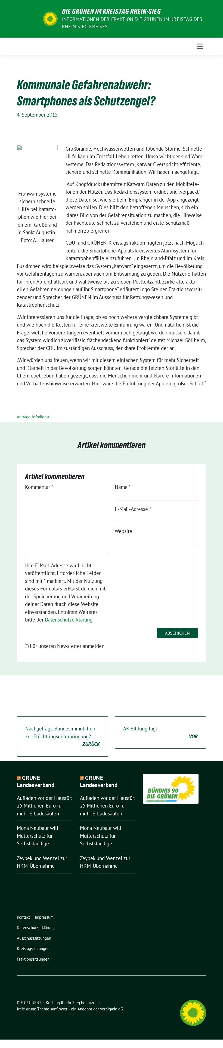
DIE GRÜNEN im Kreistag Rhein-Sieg (111, 11)
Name (123, 487)
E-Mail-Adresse (133, 509)
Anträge (23, 416)
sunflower (58, 1009)
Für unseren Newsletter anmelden (67, 646)
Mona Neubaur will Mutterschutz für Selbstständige (37, 836)
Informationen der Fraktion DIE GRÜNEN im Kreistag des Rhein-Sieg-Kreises (132, 23)
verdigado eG (111, 1009)
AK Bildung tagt (160, 732)
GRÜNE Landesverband (35, 781)
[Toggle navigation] (199, 46)
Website (123, 531)
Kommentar (39, 487)
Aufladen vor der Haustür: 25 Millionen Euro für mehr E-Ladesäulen (44, 806)
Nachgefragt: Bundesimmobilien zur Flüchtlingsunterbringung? (62, 736)
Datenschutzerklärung (68, 619)
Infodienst (40, 416)
